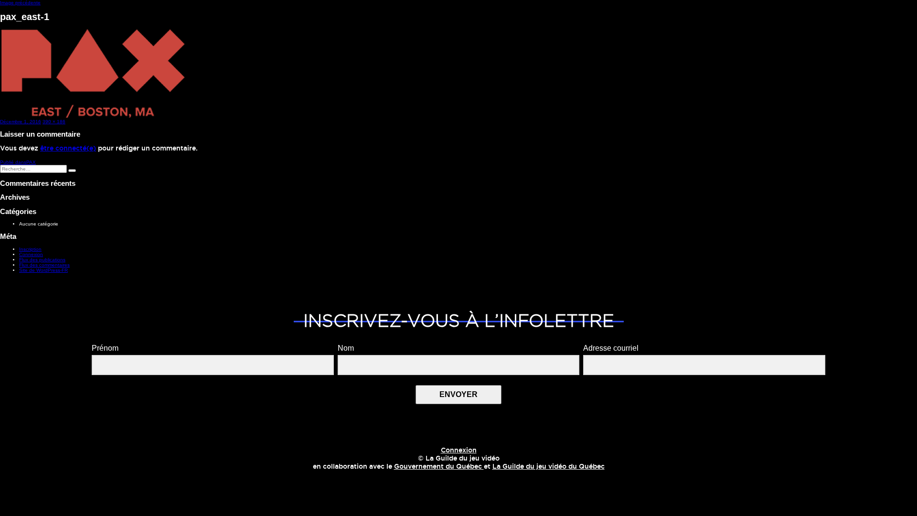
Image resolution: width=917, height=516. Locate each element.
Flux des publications (42, 259)
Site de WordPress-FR (43, 270)
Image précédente (20, 2)
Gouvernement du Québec (439, 466)
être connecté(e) (68, 148)
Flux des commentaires (44, 265)
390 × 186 (54, 121)
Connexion (31, 254)
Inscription (30, 249)
